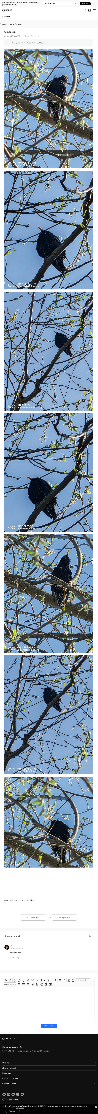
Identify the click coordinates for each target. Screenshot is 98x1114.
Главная (3, 24)
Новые (11, 24)
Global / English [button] (50, 3)
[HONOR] (8, 1039)
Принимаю (12, 1111)
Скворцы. (18, 24)
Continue (85, 3)
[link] (4, 1094)
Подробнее (20, 1108)
